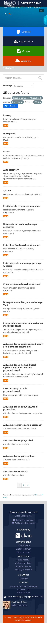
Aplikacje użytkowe (23, 563)
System (7, 190)
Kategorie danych (23, 552)
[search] (40, 78)
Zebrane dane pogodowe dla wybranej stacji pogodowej (23, 324)
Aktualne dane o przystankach (19, 456)
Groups (26, 51)
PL (6, 14)
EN (9, 14)
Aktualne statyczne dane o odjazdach (22, 424)
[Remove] (41, 98)
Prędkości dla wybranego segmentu (21, 206)
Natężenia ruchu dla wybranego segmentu (20, 225)
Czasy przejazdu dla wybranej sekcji (21, 284)
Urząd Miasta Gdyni (23, 516)
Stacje (6, 151)
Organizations (26, 41)
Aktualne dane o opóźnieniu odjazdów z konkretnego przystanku (23, 345)
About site (26, 60)
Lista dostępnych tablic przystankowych (15, 390)
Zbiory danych (23, 545)
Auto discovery (11, 169)
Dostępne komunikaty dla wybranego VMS (23, 303)
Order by (7, 85)
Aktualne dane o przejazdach (18, 440)
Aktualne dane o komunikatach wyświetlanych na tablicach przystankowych (20, 367)
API (35, 495)
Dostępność (9, 133)
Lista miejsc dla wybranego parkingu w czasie (22, 264)
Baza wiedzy (23, 560)
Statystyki (23, 578)
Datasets (26, 31)
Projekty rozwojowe (23, 569)
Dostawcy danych (23, 549)
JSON (6, 125)
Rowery (7, 115)
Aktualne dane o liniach (15, 471)
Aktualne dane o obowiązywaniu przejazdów (20, 408)
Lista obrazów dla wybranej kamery (21, 245)
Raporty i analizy (23, 566)
